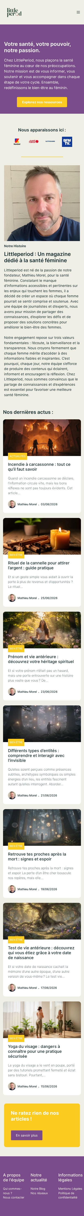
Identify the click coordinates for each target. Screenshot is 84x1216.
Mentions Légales (70, 1188)
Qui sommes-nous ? (12, 1191)
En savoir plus (27, 1135)
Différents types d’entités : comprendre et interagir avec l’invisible (36, 755)
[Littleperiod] (14, 12)
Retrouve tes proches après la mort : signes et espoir (37, 856)
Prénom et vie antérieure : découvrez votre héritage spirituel (41, 659)
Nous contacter (13, 1197)
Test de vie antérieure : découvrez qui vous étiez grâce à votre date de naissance (41, 952)
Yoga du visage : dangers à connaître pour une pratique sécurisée (35, 1051)
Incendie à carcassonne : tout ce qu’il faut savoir (39, 467)
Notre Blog (38, 1188)
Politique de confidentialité (67, 1195)
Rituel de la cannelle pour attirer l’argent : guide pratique (39, 565)
